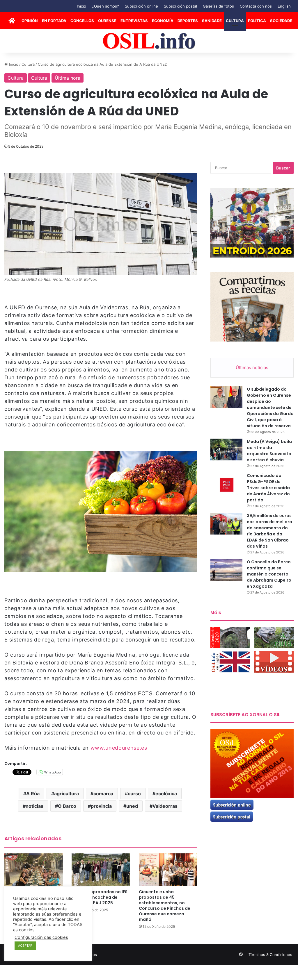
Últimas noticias (252, 367)
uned (132, 806)
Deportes (188, 20)
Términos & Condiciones (270, 954)
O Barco (67, 806)
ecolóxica (166, 793)
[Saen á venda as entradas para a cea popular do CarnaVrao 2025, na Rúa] (33, 869)
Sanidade (212, 20)
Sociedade (281, 20)
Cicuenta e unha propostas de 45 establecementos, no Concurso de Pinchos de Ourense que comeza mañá (164, 905)
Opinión (30, 20)
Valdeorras (165, 806)
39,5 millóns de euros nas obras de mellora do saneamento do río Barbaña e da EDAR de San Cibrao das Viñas (269, 531)
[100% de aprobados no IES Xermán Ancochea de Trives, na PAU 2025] (101, 869)
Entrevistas (134, 20)
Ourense (107, 20)
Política (257, 20)
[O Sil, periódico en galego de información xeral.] (149, 41)
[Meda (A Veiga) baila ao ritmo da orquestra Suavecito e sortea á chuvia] (226, 449)
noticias (34, 806)
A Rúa (33, 793)
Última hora (67, 78)
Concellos (82, 20)
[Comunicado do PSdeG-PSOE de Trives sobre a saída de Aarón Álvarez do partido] (226, 483)
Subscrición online (141, 6)
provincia (101, 806)
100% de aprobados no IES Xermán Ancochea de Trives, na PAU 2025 (99, 897)
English (284, 6)
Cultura (235, 20)
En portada (54, 20)
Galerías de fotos (218, 6)
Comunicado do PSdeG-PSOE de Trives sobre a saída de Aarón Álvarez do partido (268, 488)
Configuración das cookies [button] (41, 937)
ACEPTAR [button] (25, 945)
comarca (103, 793)
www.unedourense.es (119, 748)
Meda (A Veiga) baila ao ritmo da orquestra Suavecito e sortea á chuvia (269, 451)
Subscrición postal (180, 6)
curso (134, 793)
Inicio (81, 6)
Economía (162, 20)
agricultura (66, 793)
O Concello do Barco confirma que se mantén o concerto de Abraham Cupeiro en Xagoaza (269, 574)
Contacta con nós (256, 6)
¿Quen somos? (105, 6)
